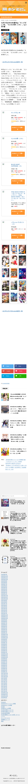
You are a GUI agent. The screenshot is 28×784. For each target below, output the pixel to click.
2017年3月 (4, 688)
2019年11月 (4, 636)
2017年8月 (4, 679)
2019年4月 (4, 647)
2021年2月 (4, 611)
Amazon (3, 702)
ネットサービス (5, 718)
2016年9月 (4, 697)
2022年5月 (4, 587)
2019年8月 (4, 641)
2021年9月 (4, 600)
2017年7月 (4, 681)
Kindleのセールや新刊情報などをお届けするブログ (14, 778)
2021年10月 (4, 598)
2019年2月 (4, 650)
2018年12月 (4, 654)
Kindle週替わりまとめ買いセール (10, 714)
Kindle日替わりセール (7, 710)
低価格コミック (5, 719)
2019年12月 (4, 634)
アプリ (3, 716)
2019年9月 (4, 639)
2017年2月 (4, 689)
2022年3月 (4, 590)
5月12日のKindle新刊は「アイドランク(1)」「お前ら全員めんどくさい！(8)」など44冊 (18, 451)
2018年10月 (4, 657)
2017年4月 (4, 686)
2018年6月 (4, 663)
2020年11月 (4, 616)
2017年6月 (4, 683)
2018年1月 (4, 671)
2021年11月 (4, 597)
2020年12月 (4, 615)
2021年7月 (4, 603)
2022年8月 (4, 582)
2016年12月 (4, 692)
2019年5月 (4, 645)
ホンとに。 (14, 775)
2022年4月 (4, 589)
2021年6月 (4, 605)
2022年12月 (4, 576)
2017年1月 (4, 691)
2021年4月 (4, 608)
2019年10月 (4, 637)
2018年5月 (4, 665)
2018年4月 (4, 667)
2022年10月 (4, 579)
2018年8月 (4, 660)
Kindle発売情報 (6, 383)
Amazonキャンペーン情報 (8, 703)
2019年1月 (4, 652)
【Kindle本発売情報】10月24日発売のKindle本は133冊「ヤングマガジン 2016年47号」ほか (18, 396)
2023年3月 (4, 574)
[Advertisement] (14, 329)
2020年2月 (4, 631)
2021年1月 (4, 613)
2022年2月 (4, 592)
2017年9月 (4, 678)
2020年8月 (4, 621)
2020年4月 (4, 628)
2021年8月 (4, 602)
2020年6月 (4, 624)
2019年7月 (4, 642)
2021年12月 (4, 595)
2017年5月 (4, 684)
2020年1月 (4, 632)
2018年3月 (4, 668)
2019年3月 (4, 649)
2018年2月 (4, 670)
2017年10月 (4, 676)
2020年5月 (4, 626)
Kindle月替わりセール (7, 711)
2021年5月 (4, 607)
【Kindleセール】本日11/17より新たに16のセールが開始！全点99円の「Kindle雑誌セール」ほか (15, 467)
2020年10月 (4, 618)
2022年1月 (4, 594)
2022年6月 (4, 585)
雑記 (2, 721)
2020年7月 (4, 623)
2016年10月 (4, 696)
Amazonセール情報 (6, 705)
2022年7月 (4, 584)
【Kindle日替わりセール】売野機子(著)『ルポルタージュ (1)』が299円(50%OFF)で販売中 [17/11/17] (15, 461)
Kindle (3, 706)
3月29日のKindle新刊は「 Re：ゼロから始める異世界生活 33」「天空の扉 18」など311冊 (18, 502)
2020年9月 (4, 620)
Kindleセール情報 (6, 708)
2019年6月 (4, 644)
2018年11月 (4, 655)
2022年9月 (4, 581)
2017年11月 (4, 675)
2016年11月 (4, 694)
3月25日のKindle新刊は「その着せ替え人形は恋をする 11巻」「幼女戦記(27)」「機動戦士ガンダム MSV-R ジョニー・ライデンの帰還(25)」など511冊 (18, 530)
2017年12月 (4, 673)
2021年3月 (4, 610)
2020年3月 (4, 629)
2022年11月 (4, 577)
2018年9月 (4, 658)
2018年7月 (4, 662)
